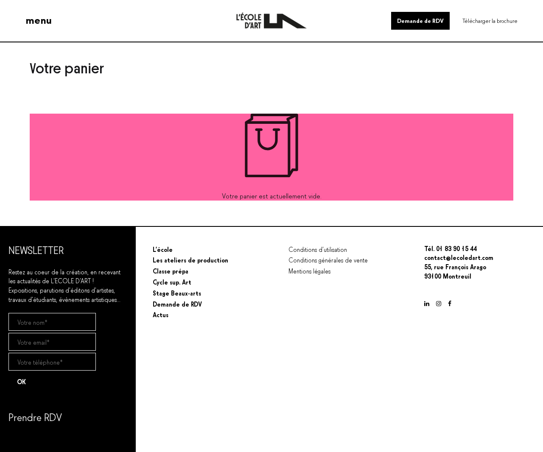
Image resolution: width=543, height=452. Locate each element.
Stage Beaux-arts (177, 292)
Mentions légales (309, 270)
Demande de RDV (420, 20)
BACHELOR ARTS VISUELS (44, 352)
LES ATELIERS (27, 363)
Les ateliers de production (190, 259)
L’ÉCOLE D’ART (29, 340)
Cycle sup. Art (172, 281)
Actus (17, 398)
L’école (163, 249)
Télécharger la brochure (490, 20)
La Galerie (25, 418)
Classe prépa (170, 270)
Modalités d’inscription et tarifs (49, 439)
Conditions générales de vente (328, 259)
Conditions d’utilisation (317, 249)
